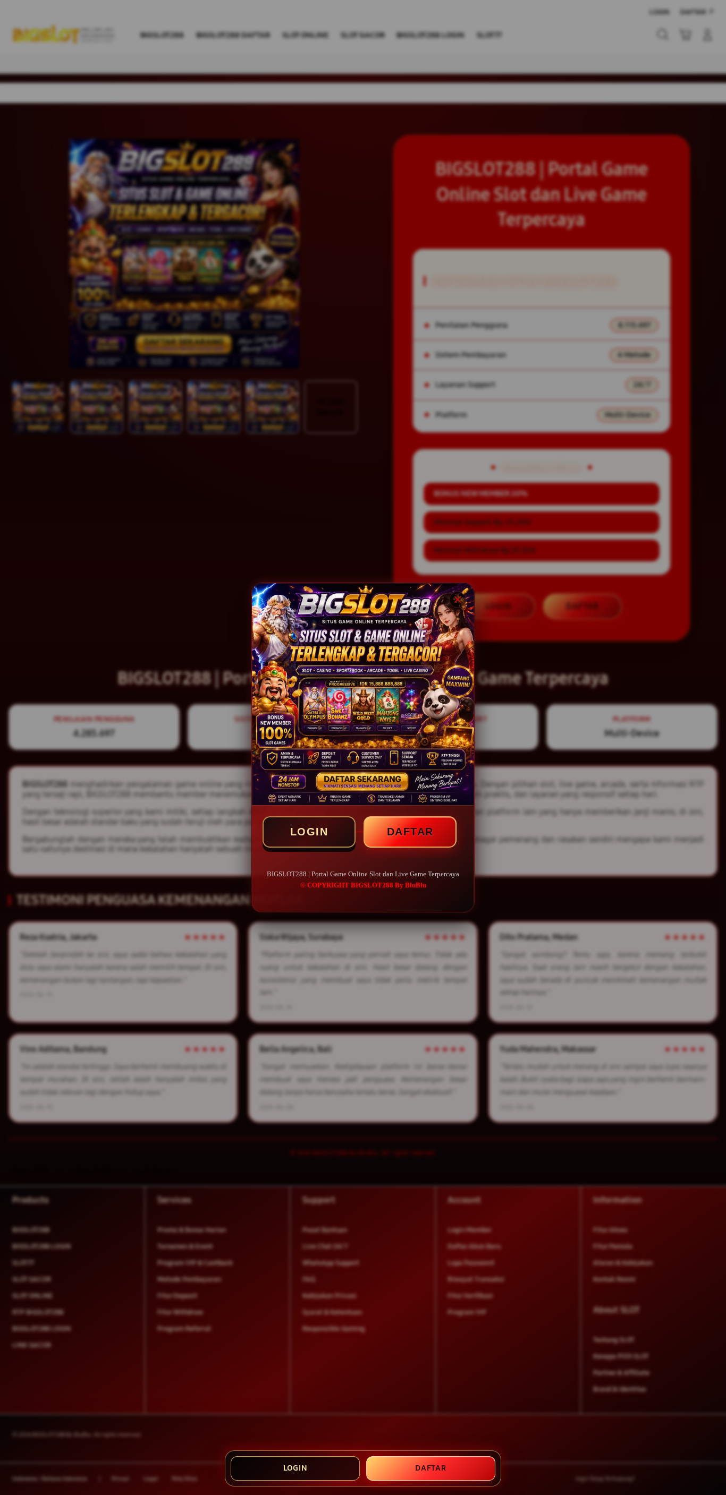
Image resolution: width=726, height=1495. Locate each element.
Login (295, 1468)
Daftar (430, 1468)
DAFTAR (410, 832)
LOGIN (309, 832)
